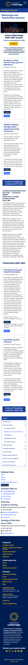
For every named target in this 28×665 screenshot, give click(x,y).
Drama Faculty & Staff (9, 428)
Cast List (7, 116)
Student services (7, 554)
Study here (5, 556)
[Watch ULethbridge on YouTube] (18, 651)
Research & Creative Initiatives (11, 458)
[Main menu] (25, 2)
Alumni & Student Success (9, 465)
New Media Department (9, 448)
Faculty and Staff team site (9, 482)
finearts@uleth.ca (8, 533)
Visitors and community (9, 568)
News (2, 474)
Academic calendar (8, 545)
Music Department (7, 445)
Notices (3, 479)
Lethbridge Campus (8, 587)
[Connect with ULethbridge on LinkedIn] (21, 651)
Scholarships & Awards (10, 438)
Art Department (7, 421)
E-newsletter (7, 499)
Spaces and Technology (9, 461)
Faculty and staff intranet (10, 579)
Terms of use (14, 661)
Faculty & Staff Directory (9, 603)
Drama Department (8, 425)
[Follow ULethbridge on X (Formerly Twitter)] (12, 651)
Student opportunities (9, 551)
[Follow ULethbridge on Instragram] (9, 651)
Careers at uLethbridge (9, 574)
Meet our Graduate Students (10, 455)
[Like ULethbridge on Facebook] (6, 651)
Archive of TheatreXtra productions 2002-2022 (14, 409)
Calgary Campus (7, 594)
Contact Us (5, 600)
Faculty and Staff (7, 451)
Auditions (7, 112)
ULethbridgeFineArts (8, 491)
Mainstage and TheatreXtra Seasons (13, 431)
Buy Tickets (5, 485)
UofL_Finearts (7, 496)
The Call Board (8, 435)
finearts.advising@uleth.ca (11, 512)
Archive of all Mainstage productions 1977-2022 (14, 183)
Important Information (9, 441)
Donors (4, 565)
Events (3, 477)
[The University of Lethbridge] (14, 619)
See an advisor (5, 517)
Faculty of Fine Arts (9, 10)
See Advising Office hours (8, 515)
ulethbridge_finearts (8, 494)
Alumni (4, 563)
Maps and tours (7, 581)
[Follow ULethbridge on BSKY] (15, 651)
